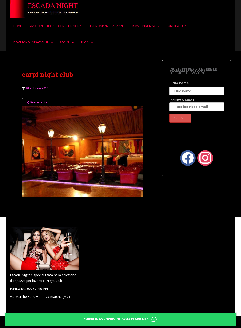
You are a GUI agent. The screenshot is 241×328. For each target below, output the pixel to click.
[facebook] (188, 157)
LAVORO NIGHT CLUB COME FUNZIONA (55, 26)
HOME (17, 26)
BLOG (85, 42)
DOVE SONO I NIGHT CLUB (31, 42)
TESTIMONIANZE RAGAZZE (106, 26)
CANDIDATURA (176, 26)
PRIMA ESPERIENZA (143, 26)
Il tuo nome (179, 83)
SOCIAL (65, 42)
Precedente (38, 102)
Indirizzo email (181, 100)
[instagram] (205, 157)
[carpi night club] (82, 151)
